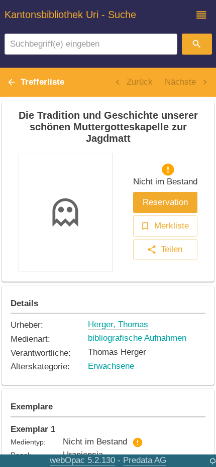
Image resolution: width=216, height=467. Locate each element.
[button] (201, 15)
